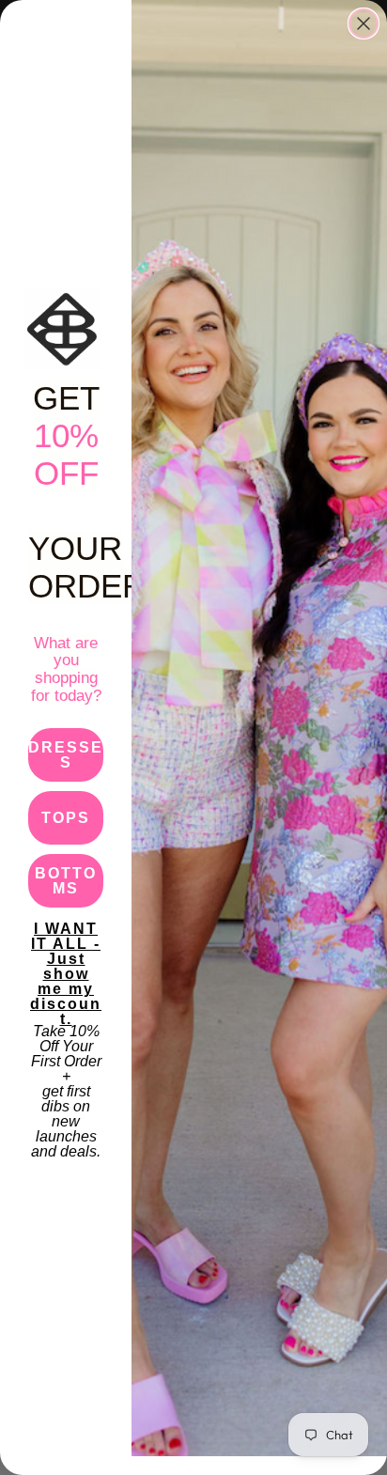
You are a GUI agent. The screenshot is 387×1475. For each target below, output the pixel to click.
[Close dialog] (363, 23)
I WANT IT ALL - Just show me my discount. (65, 948)
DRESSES (65, 754)
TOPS (65, 818)
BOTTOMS (66, 880)
